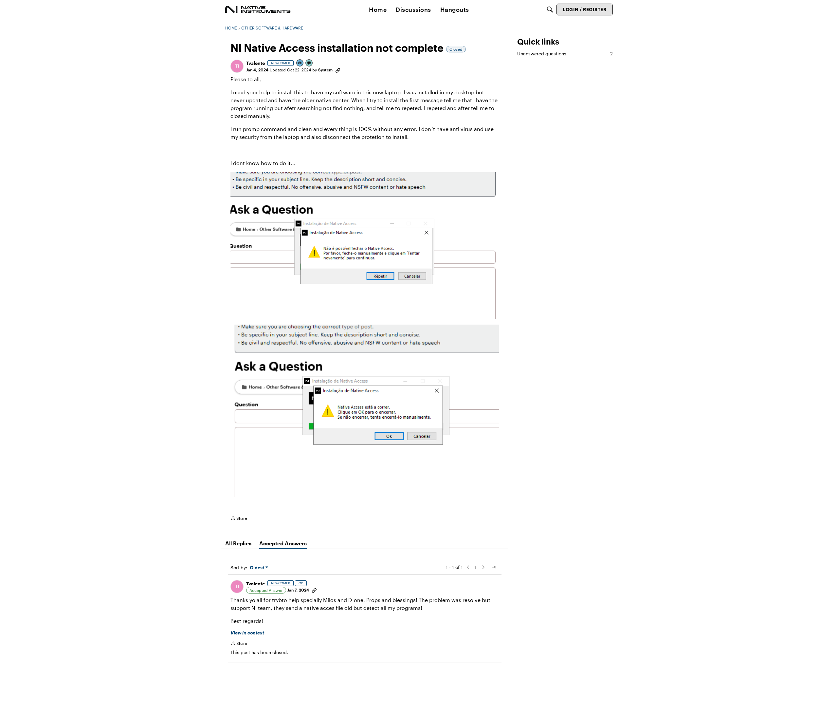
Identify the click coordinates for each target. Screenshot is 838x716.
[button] (237, 66)
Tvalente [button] (255, 63)
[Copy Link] (338, 70)
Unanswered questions (565, 53)
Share (238, 519)
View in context (247, 632)
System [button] (325, 69)
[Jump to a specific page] (493, 567)
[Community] (258, 9)
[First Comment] (309, 63)
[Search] (550, 9)
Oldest (257, 568)
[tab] (238, 543)
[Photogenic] (300, 63)
